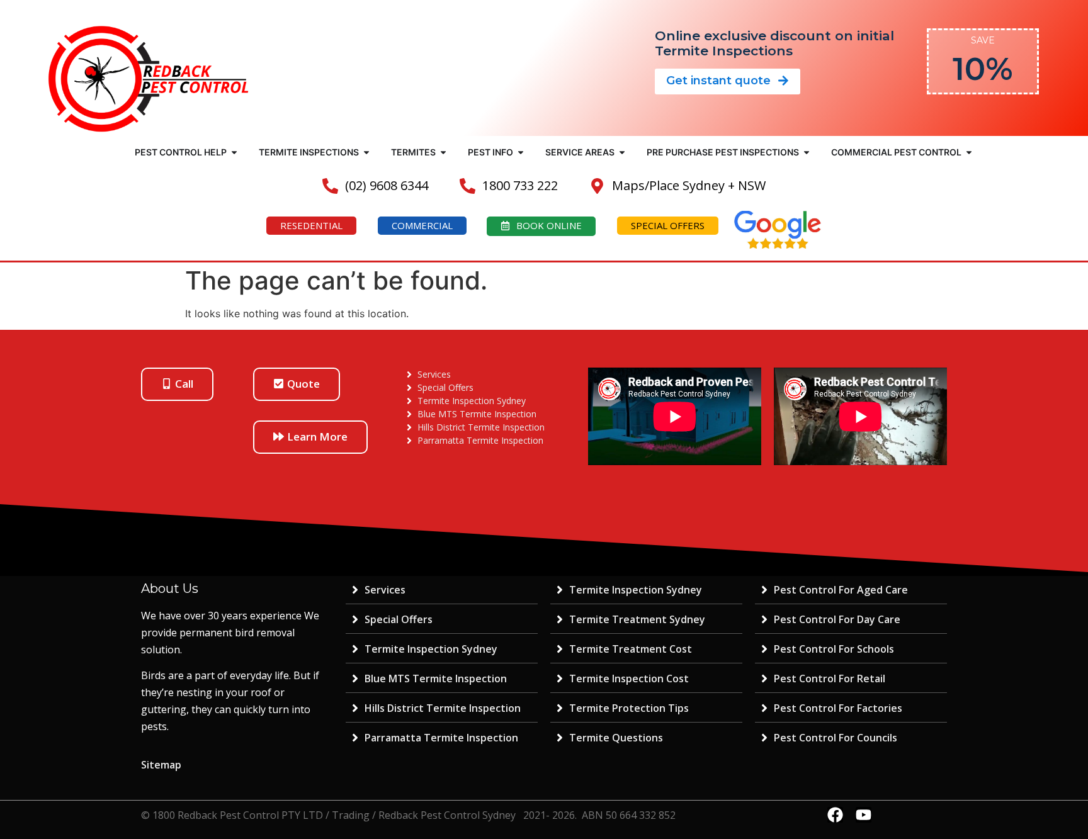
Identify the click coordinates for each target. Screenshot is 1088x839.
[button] (234, 152)
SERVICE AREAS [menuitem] (580, 152)
